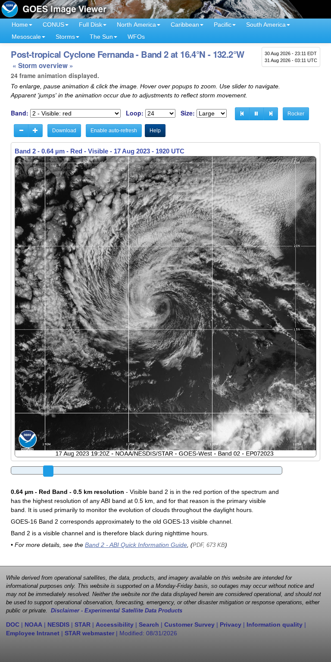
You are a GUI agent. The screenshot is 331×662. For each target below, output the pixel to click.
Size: (188, 113)
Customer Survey (189, 624)
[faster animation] (35, 130)
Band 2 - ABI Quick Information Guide (136, 544)
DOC (12, 624)
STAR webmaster (89, 633)
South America (266, 24)
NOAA (33, 624)
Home (20, 24)
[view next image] (270, 113)
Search (149, 624)
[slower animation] (21, 130)
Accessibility (115, 624)
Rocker (295, 114)
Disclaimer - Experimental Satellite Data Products (116, 611)
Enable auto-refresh (114, 131)
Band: (19, 113)
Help (155, 131)
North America (136, 24)
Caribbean (185, 24)
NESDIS (58, 624)
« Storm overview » (42, 65)
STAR (83, 624)
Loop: (135, 113)
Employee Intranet (32, 633)
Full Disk (90, 24)
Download (64, 131)
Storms (65, 36)
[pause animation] (256, 113)
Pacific (222, 24)
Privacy (230, 624)
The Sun (101, 36)
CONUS (53, 24)
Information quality (275, 624)
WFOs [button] (136, 36)
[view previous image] (242, 113)
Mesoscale (26, 36)
